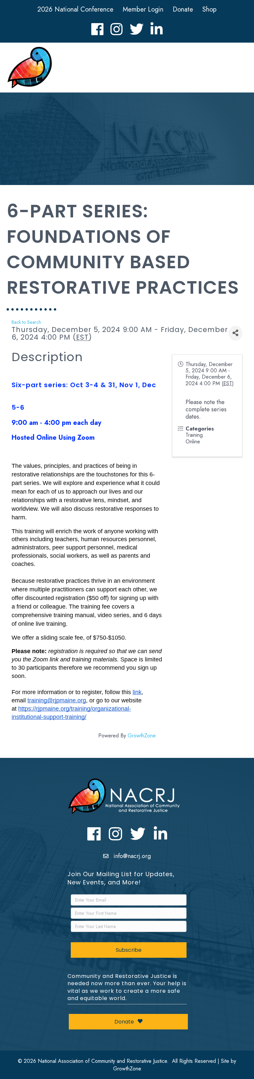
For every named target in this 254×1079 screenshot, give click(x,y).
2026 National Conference (75, 9)
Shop (209, 9)
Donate (183, 9)
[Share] (235, 333)
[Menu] (237, 69)
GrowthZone (142, 735)
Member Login (143, 9)
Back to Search (26, 322)
